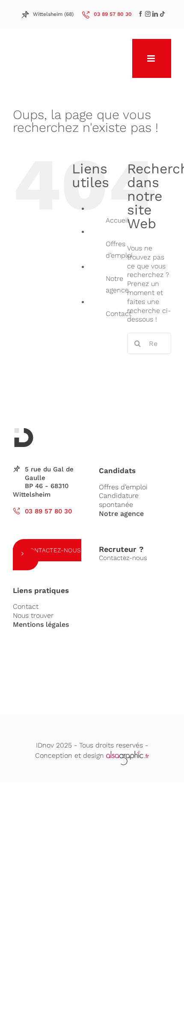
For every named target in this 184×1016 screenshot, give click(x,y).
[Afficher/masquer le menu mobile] (151, 58)
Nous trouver (33, 615)
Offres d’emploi (123, 487)
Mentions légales (41, 624)
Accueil (117, 220)
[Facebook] (140, 14)
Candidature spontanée (119, 500)
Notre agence (121, 513)
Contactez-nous (53, 550)
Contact (118, 314)
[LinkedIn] (148, 14)
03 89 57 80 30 (48, 511)
